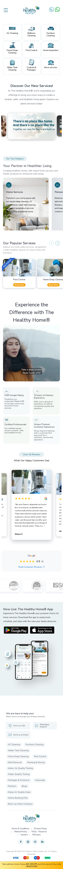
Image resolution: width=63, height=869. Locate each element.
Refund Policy (20, 831)
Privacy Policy (40, 828)
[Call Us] (51, 9)
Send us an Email (20, 735)
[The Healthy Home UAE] (31, 10)
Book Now (19, 285)
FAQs (34, 831)
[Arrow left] (51, 243)
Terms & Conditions (20, 828)
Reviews (37, 834)
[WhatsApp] (57, 9)
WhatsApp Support (44, 725)
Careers (24, 834)
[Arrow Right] (57, 243)
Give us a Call (19, 725)
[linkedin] (42, 842)
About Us (42, 831)
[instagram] (28, 842)
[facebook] (21, 842)
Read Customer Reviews (30, 567)
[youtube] (35, 842)
